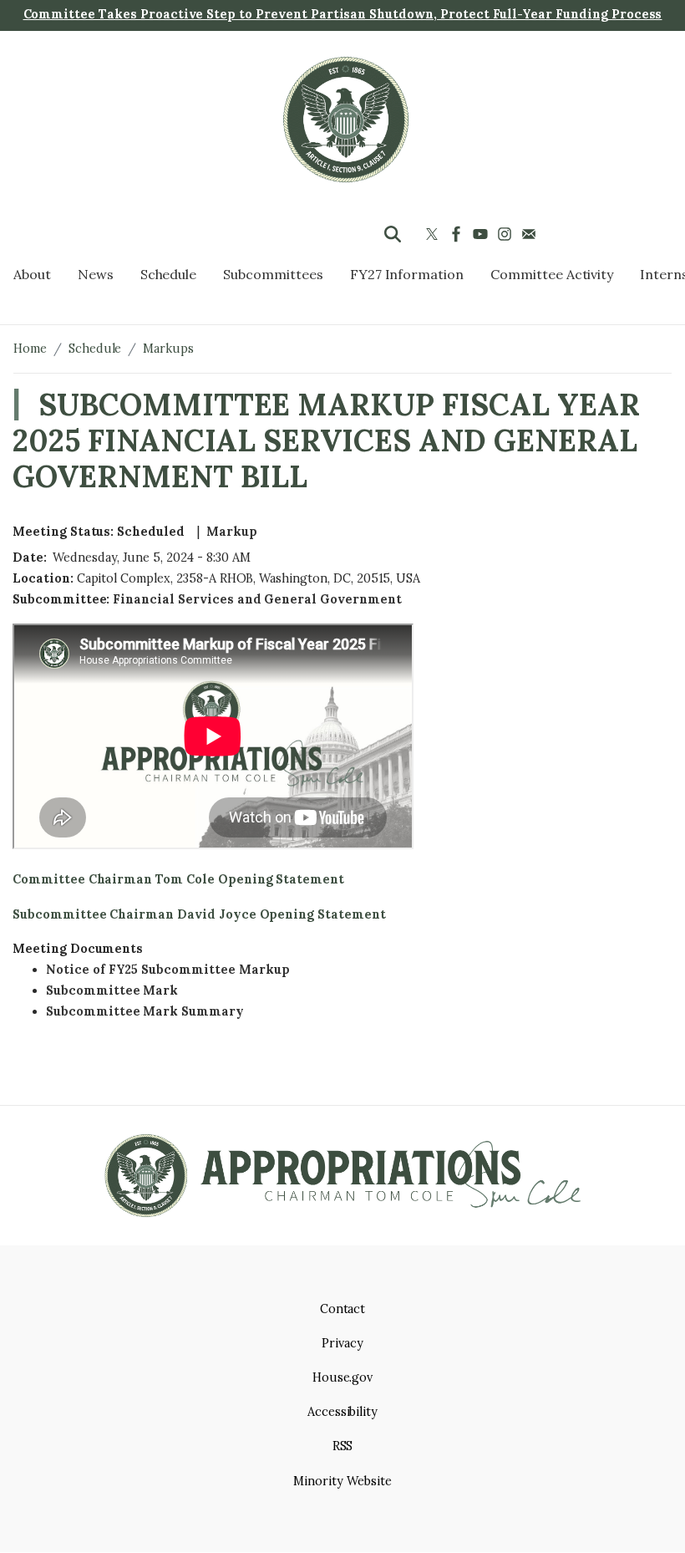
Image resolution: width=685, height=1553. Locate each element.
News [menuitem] (96, 274)
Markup (231, 531)
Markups (168, 348)
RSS (342, 1446)
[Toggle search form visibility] (392, 234)
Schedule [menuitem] (168, 274)
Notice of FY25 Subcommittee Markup (168, 969)
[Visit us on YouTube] (482, 234)
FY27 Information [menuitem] (407, 274)
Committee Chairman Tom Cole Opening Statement (180, 879)
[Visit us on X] (434, 234)
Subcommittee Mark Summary (145, 1011)
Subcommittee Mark (112, 990)
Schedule (95, 348)
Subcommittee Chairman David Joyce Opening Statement (199, 914)
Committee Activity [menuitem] (551, 274)
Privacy (342, 1343)
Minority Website (342, 1481)
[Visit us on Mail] (531, 234)
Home (30, 348)
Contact (343, 1308)
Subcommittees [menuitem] (272, 274)
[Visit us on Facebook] (458, 234)
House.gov (342, 1377)
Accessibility (342, 1411)
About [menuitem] (32, 274)
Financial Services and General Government (257, 599)
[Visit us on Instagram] (507, 234)
